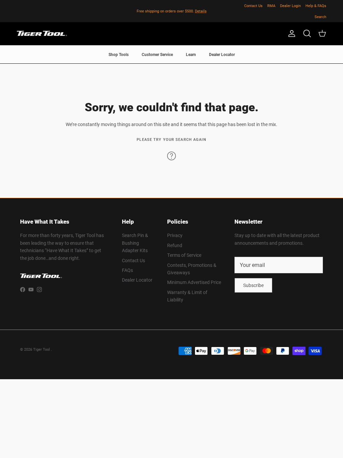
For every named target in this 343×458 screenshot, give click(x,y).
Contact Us (253, 5)
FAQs (127, 270)
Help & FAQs (315, 5)
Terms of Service (184, 255)
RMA (271, 5)
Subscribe (253, 285)
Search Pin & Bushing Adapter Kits (135, 242)
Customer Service (157, 54)
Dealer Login (290, 5)
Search (320, 16)
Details (201, 10)
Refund (174, 245)
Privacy (175, 235)
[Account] (290, 34)
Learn (191, 54)
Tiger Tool (42, 349)
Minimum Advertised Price (194, 282)
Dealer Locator (222, 54)
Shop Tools (119, 54)
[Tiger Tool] (42, 33)
